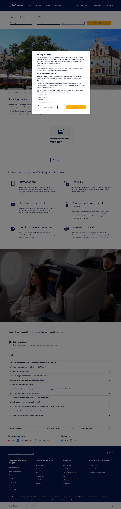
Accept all (76, 107)
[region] (61, 82)
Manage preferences (45, 102)
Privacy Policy (43, 95)
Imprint (41, 99)
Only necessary (48, 107)
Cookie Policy (43, 97)
